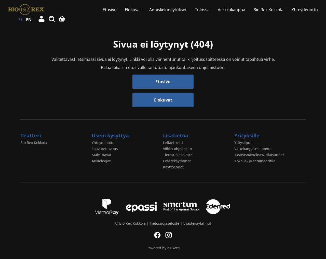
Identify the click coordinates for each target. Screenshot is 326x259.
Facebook (157, 235)
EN (29, 19)
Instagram (169, 235)
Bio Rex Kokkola (268, 9)
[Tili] (42, 19)
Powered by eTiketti (163, 248)
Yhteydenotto (305, 9)
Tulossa (202, 9)
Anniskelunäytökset (168, 9)
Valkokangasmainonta (252, 148)
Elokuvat (133, 9)
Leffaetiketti (173, 142)
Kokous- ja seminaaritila (254, 161)
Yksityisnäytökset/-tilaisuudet (259, 154)
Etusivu (110, 9)
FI (20, 19)
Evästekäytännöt (177, 161)
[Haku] (52, 19)
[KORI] (62, 19)
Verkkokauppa (231, 9)
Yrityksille (247, 135)
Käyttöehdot (173, 167)
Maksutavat (101, 154)
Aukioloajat (101, 161)
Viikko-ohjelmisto (177, 148)
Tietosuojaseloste (178, 154)
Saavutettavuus (105, 148)
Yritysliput (243, 142)
